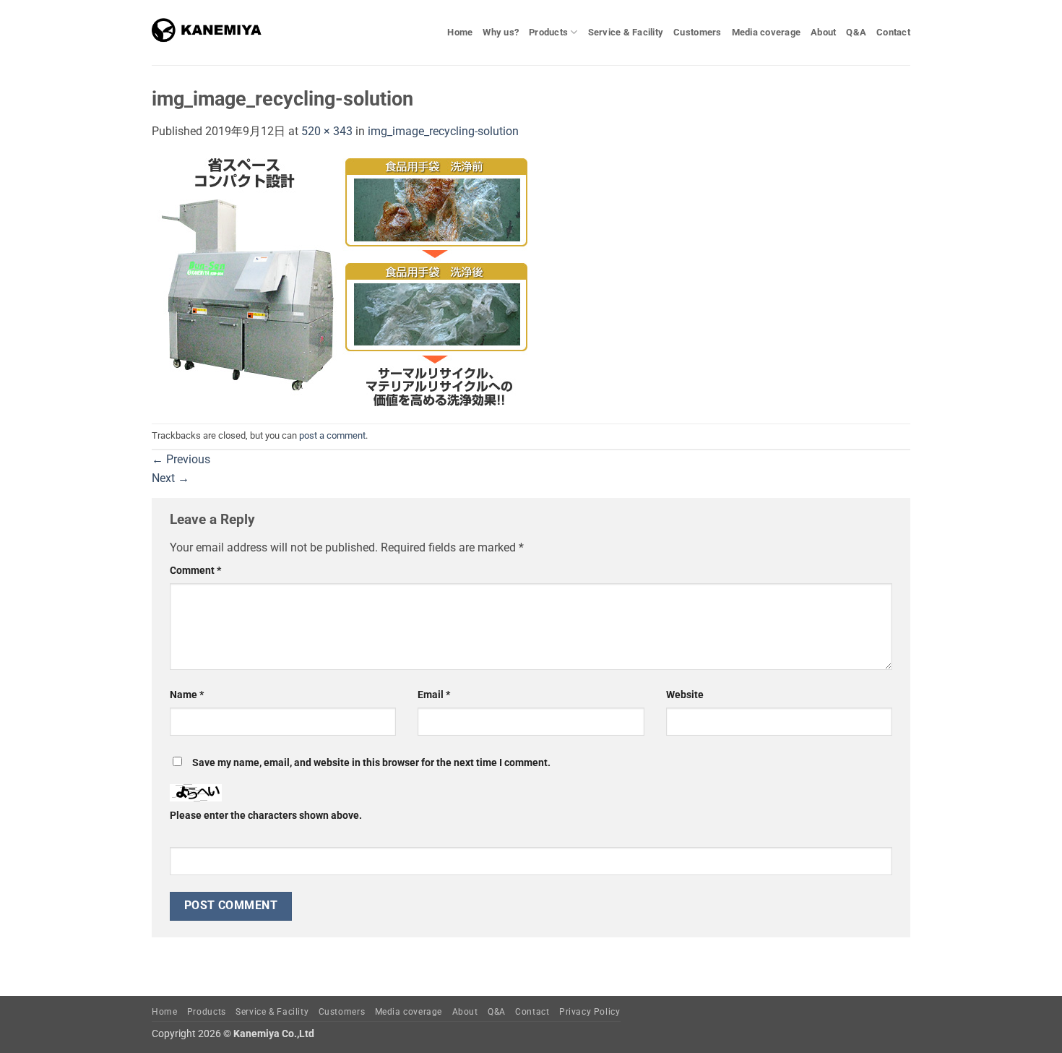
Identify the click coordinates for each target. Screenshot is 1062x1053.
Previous (181, 459)
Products (548, 32)
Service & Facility (626, 32)
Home (459, 32)
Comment (195, 570)
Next (170, 478)
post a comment (332, 435)
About (823, 32)
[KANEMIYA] (210, 32)
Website (685, 695)
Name (187, 695)
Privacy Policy (590, 1012)
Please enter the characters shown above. (266, 815)
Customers (697, 32)
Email (434, 695)
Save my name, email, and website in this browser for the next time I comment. (371, 763)
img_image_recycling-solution (443, 131)
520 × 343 (327, 131)
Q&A (856, 32)
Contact (893, 32)
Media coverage (766, 32)
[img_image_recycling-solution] (339, 281)
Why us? (501, 32)
